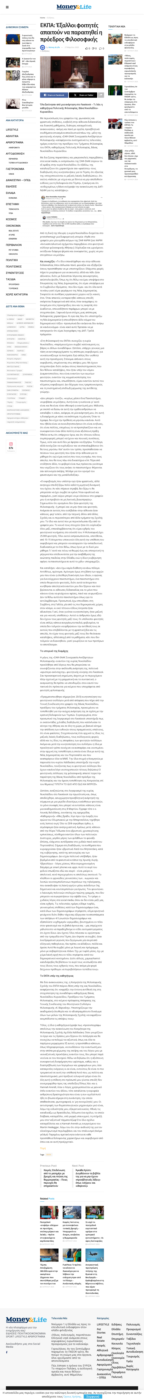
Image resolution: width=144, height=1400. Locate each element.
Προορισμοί (14, 284)
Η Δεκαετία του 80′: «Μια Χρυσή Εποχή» (29, 61)
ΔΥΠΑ (22, 327)
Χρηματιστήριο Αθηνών (17, 418)
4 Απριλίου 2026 (47, 1244)
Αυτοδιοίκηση (15, 153)
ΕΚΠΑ (49, 1154)
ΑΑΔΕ (20, 319)
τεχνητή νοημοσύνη (16, 422)
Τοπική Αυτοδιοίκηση (18, 163)
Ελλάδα (10, 193)
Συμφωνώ (92, 1396)
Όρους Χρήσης (72, 1396)
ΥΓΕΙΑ (9, 406)
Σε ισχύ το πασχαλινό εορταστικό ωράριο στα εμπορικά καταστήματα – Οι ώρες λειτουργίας (94, 1231)
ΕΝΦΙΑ (31, 327)
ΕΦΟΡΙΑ (21, 339)
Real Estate (14, 231)
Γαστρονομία (15, 169)
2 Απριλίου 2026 (93, 1296)
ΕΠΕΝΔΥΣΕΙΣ (12, 331)
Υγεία (11, 213)
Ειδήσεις (50, 18)
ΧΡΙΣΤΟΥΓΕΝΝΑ (13, 414)
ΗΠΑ (9, 347)
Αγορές (12, 235)
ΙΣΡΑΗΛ (10, 351)
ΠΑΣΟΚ (28, 382)
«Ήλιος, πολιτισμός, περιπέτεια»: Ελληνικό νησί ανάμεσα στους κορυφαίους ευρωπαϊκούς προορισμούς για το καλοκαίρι (131, 67)
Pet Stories (13, 250)
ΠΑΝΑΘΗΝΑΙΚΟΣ (14, 382)
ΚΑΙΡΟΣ (20, 351)
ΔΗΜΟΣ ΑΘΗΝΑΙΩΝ (25, 323)
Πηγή (43, 1148)
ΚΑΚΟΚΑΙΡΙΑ (12, 355)
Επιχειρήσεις (23, 343)
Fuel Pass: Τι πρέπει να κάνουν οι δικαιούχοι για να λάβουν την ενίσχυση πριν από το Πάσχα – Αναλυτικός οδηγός (72, 1274)
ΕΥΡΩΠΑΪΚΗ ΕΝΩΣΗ (15, 335)
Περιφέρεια (13, 159)
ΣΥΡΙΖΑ (23, 394)
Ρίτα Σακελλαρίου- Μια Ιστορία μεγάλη (28, 104)
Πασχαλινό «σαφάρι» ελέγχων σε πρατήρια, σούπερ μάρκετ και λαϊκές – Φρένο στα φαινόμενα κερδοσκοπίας (49, 1231)
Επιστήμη (12, 204)
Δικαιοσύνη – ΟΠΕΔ (18, 180)
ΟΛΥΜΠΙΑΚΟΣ (13, 374)
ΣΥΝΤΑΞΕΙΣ (11, 394)
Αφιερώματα (14, 147)
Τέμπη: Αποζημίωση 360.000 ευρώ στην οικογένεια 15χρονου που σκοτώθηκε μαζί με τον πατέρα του (49, 1274)
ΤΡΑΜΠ (22, 398)
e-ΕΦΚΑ (10, 319)
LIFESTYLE (12, 129)
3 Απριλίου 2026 (47, 1287)
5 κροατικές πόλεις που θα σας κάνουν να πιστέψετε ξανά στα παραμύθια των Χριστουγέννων (28, 43)
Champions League (15, 315)
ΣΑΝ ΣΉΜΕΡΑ (12, 390)
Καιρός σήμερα (14, 359)
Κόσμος (11, 219)
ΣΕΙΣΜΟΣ (26, 390)
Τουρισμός (13, 288)
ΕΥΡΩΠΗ (10, 339)
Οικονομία (13, 225)
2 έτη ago (27, 54)
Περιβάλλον (14, 245)
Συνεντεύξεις (15, 272)
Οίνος (11, 174)
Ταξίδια (10, 279)
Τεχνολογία (14, 209)
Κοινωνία (13, 198)
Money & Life (54, 47)
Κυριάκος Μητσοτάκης (17, 363)
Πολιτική (12, 260)
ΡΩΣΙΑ (29, 386)
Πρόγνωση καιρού (15, 386)
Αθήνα (10, 323)
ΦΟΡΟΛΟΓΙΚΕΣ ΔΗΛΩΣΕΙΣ (18, 410)
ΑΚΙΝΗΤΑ (30, 319)
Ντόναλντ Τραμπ (14, 370)
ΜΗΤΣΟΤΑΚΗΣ (13, 366)
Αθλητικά (12, 136)
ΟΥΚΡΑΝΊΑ (27, 374)
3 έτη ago (27, 95)
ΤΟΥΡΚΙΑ (11, 398)
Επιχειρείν (13, 239)
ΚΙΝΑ (24, 355)
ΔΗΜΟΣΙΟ (11, 327)
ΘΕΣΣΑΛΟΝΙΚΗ (21, 347)
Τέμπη (10, 402)
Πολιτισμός (14, 266)
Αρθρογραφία (14, 142)
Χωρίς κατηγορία (17, 294)
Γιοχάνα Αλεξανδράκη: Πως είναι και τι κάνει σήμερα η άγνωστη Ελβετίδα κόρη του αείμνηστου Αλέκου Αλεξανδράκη (29, 81)
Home (42, 18)
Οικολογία (13, 254)
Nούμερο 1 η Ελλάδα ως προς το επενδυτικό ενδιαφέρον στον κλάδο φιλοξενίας (131, 41)
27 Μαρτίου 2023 (72, 47)
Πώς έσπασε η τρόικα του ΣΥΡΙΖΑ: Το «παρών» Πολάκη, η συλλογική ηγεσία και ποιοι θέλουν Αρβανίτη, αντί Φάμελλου (130, 131)
